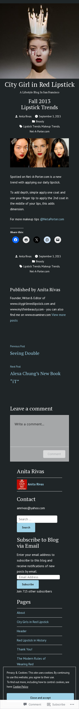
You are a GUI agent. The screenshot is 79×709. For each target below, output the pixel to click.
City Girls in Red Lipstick (33, 622)
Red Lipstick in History (31, 640)
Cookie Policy (20, 686)
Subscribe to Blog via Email (38, 542)
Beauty (40, 121)
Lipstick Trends (31, 126)
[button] (39, 153)
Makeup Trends (50, 126)
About (21, 613)
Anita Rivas (25, 116)
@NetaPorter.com (52, 219)
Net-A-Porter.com (40, 131)
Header (22, 631)
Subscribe (28, 584)
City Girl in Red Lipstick (40, 84)
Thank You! (24, 649)
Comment (54, 454)
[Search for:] (37, 519)
